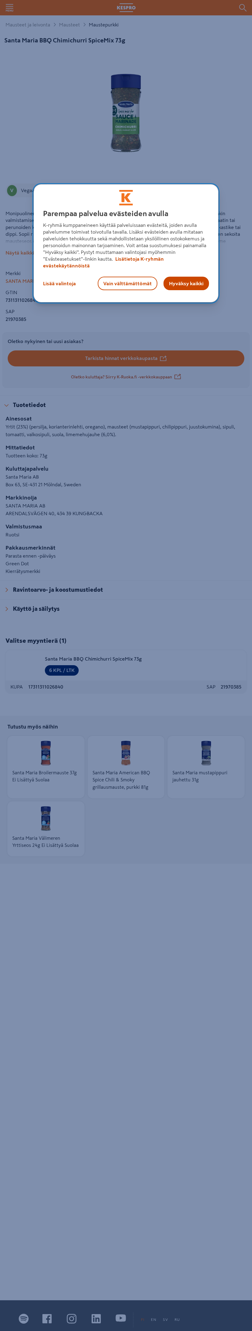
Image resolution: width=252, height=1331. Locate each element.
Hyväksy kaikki (186, 283)
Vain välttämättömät (127, 283)
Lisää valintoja (59, 283)
